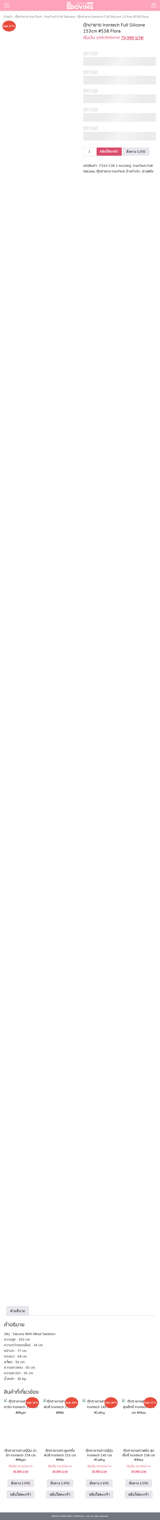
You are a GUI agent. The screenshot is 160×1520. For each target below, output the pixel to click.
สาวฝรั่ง (147, 171)
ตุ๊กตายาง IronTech (28, 16)
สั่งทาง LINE (136, 152)
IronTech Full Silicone (59, 16)
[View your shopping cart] (153, 5)
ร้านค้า (8, 16)
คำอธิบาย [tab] (17, 1311)
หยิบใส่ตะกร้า (109, 151)
